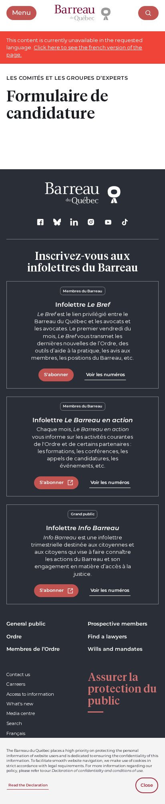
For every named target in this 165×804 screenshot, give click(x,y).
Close (147, 785)
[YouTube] (108, 222)
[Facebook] (40, 222)
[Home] (82, 13)
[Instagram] (91, 222)
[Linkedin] (74, 222)
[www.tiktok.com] (124, 222)
